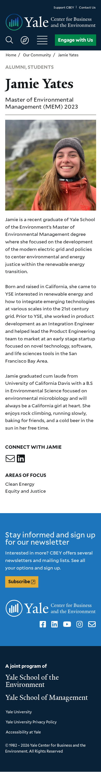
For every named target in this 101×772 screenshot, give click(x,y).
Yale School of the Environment (32, 681)
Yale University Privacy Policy (31, 721)
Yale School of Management (47, 697)
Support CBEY (64, 7)
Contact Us (87, 7)
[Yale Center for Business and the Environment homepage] (50, 22)
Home (11, 55)
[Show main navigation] (29, 40)
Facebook (42, 624)
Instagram (78, 624)
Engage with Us (75, 40)
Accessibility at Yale (23, 732)
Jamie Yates (68, 55)
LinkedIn (53, 624)
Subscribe (19, 581)
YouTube (66, 624)
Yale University (19, 711)
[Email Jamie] (10, 458)
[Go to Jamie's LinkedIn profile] (20, 458)
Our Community (37, 55)
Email (91, 624)
